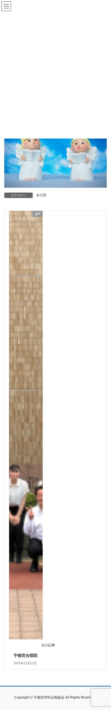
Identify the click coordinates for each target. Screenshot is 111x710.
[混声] (26, 424)
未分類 (41, 195)
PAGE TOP (102, 683)
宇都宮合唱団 (26, 655)
